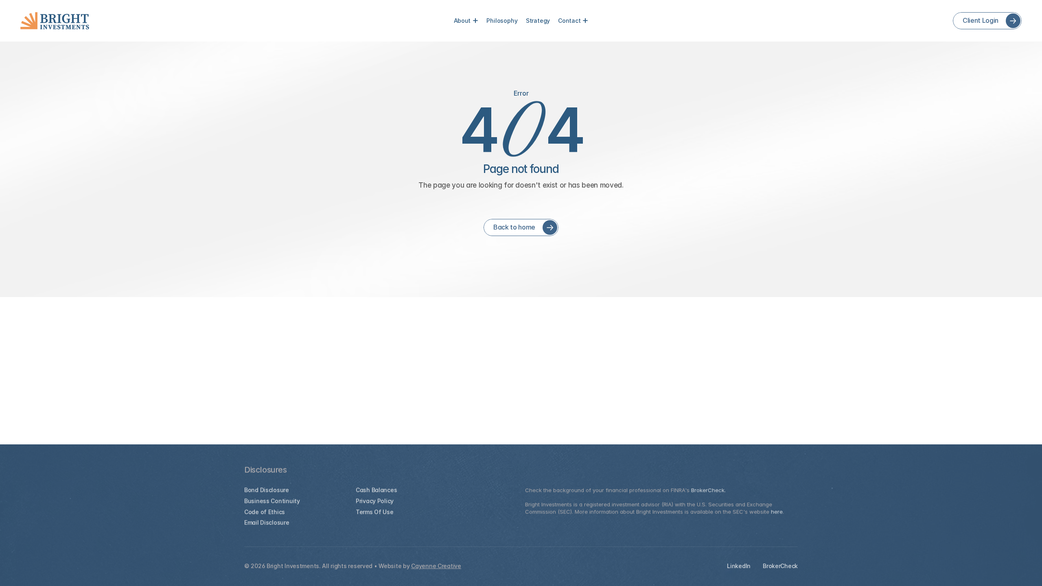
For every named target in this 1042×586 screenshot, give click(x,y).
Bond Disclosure (266, 489)
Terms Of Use (375, 511)
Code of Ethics (264, 511)
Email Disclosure (266, 522)
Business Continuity (272, 500)
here (777, 511)
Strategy (538, 20)
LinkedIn (739, 565)
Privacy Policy (375, 500)
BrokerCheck (780, 565)
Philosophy (502, 20)
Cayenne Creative (436, 565)
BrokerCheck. (708, 490)
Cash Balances (376, 489)
